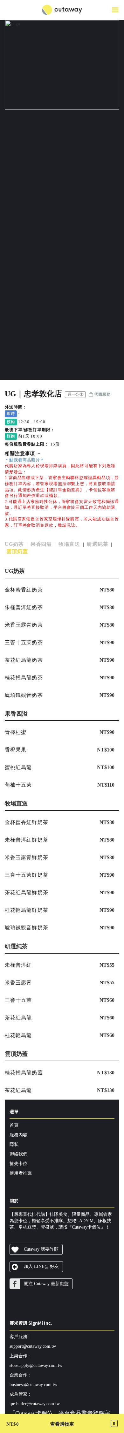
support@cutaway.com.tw (33, 1346)
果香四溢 (41, 544)
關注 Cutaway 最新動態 (46, 1283)
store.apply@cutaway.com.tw (36, 1365)
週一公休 (75, 394)
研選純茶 (97, 544)
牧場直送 (69, 544)
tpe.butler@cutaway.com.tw (35, 1403)
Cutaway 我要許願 (41, 1249)
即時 (11, 413)
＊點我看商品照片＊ (25, 460)
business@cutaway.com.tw (33, 1384)
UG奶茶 (14, 544)
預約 (11, 422)
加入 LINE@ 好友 (41, 1266)
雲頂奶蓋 (17, 551)
